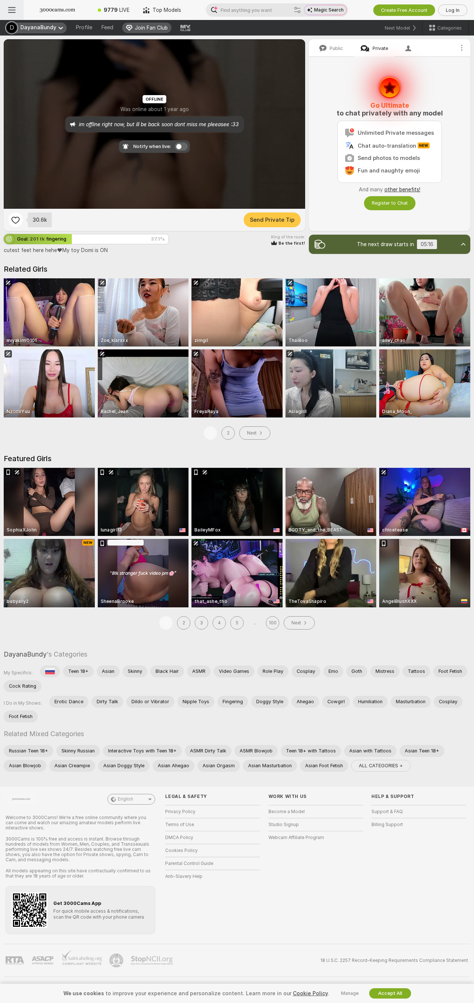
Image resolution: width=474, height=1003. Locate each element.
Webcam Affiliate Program (296, 837)
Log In (453, 10)
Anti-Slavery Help (184, 876)
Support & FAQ (387, 811)
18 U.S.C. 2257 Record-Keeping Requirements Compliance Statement (394, 960)
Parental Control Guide (189, 863)
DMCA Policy (179, 837)
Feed (107, 27)
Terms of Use (179, 824)
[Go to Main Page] (57, 10)
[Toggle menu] (12, 10)
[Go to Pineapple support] (117, 960)
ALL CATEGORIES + (381, 765)
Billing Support (387, 824)
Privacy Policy (180, 811)
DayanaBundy (25, 654)
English (125, 799)
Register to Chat (390, 203)
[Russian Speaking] (50, 671)
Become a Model (286, 811)
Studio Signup (283, 824)
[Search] (297, 10)
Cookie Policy (310, 993)
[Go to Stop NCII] (152, 960)
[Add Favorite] (15, 219)
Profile (84, 27)
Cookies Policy (181, 850)
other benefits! (402, 189)
